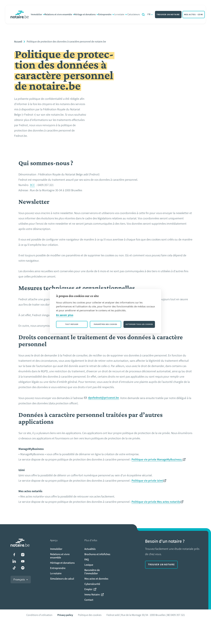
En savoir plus (64, 315)
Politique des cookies (90, 615)
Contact (88, 599)
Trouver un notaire (168, 14)
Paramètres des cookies (105, 324)
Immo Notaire (92, 594)
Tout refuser (71, 324)
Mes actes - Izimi (193, 14)
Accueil (18, 41)
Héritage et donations (85, 14)
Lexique (88, 564)
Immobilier (36, 14)
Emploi (88, 589)
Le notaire (119, 14)
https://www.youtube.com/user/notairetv (22, 561)
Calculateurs (133, 14)
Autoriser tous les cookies (139, 324)
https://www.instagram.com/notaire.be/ (22, 554)
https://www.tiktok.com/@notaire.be (14, 567)
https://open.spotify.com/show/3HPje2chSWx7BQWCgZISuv (22, 567)
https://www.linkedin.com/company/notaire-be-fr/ (14, 561)
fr (149, 14)
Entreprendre (104, 14)
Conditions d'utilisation (39, 615)
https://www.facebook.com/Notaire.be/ (14, 554)
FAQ (86, 559)
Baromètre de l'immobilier (92, 571)
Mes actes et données (96, 578)
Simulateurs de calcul (62, 578)
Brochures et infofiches (97, 554)
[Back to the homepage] (20, 14)
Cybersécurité (92, 583)
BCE (32, 185)
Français (19, 579)
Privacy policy (65, 615)
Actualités (90, 548)
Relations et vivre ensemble (58, 14)
